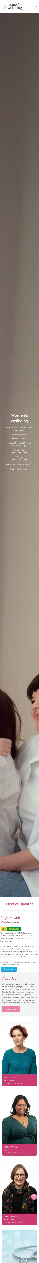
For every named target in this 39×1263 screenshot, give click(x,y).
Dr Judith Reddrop (9, 1079)
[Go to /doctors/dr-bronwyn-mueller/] (19, 1187)
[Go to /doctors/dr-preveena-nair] (19, 1117)
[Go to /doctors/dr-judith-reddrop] (19, 1047)
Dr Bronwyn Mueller (11, 1218)
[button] (34, 1197)
